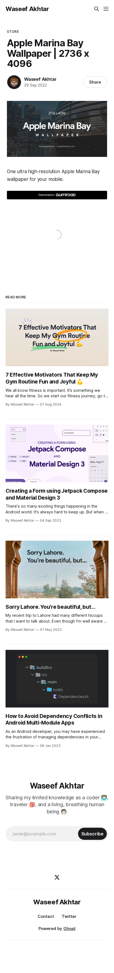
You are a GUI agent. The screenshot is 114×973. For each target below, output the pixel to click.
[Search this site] (96, 8)
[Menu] (106, 8)
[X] (57, 877)
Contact (46, 916)
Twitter (69, 916)
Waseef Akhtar (27, 9)
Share (95, 82)
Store (13, 31)
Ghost (69, 928)
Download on (46, 195)
